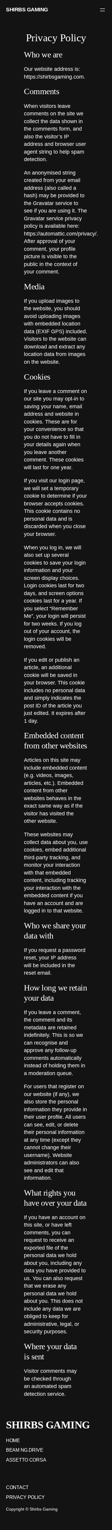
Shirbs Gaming (27, 10)
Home (13, 1440)
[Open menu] (102, 9)
